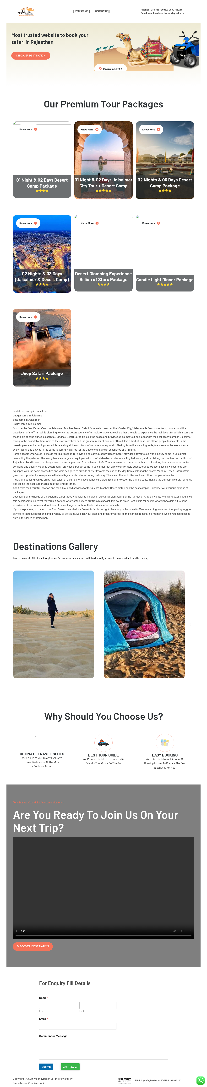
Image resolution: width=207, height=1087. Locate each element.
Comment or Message (53, 1036)
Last (81, 1011)
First (41, 1011)
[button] (17, 624)
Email (43, 1018)
